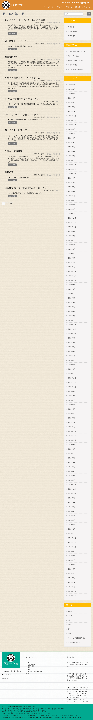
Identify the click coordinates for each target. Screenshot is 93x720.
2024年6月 (71, 191)
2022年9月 (71, 284)
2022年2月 (71, 316)
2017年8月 (71, 556)
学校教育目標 (72, 31)
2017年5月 (71, 569)
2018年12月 (72, 484)
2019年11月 (72, 436)
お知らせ (50, 7)
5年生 (70, 629)
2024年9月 (71, 178)
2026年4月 (71, 98)
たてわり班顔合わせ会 (75, 69)
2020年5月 (71, 409)
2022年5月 (71, 302)
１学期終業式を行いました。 (77, 51)
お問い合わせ (86, 7)
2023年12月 (72, 218)
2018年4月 (71, 520)
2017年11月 (72, 542)
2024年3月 (71, 204)
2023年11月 (72, 222)
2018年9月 (71, 498)
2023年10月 (72, 227)
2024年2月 (71, 209)
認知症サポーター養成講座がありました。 (26, 188)
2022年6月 (71, 298)
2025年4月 (71, 147)
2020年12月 (72, 378)
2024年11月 (72, 169)
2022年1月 (71, 320)
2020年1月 (71, 427)
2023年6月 (71, 244)
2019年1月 (71, 480)
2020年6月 (71, 404)
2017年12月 (72, 538)
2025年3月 (71, 151)
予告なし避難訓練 (13, 151)
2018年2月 (71, 529)
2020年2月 (71, 422)
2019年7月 (71, 453)
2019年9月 (71, 444)
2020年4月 (71, 413)
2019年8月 (71, 449)
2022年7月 (71, 293)
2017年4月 (71, 573)
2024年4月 (71, 200)
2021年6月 (71, 351)
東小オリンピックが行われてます (22, 114)
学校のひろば (68, 7)
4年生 (58, 101)
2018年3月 (71, 524)
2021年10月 (72, 333)
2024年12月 (72, 164)
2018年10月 (72, 493)
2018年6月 (71, 511)
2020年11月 (72, 382)
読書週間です (11, 56)
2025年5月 (71, 142)
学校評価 (71, 27)
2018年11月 (72, 489)
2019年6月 (71, 458)
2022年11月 (72, 276)
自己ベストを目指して (16, 130)
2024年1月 (71, 213)
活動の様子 (31, 665)
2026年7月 (71, 85)
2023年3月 (71, 258)
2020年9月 (71, 391)
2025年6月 (71, 138)
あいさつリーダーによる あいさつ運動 (25, 20)
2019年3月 (71, 471)
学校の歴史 (71, 36)
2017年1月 (71, 587)
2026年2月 (71, 107)
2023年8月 (71, 236)
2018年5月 (71, 516)
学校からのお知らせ (53, 22)
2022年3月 (71, 311)
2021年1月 (71, 373)
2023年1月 (71, 267)
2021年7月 (71, 347)
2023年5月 (71, 249)
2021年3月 (71, 364)
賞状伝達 (9, 172)
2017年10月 (72, 547)
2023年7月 (71, 240)
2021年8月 (71, 342)
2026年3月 (71, 102)
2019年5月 (71, 462)
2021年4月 (71, 360)
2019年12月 (72, 431)
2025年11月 (72, 120)
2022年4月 (71, 307)
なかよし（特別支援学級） (77, 638)
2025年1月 (71, 160)
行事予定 (77, 7)
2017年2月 (71, 582)
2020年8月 (71, 396)
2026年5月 (71, 93)
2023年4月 (71, 253)
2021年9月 (71, 338)
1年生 (70, 611)
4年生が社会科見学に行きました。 (22, 99)
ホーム (43, 7)
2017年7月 (71, 560)
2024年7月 (71, 187)
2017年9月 (71, 551)
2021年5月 (71, 356)
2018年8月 (71, 502)
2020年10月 (72, 387)
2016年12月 (72, 591)
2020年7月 (71, 400)
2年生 (70, 616)
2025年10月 (72, 125)
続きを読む (12, 33)
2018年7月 (71, 507)
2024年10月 (72, 173)
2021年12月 (72, 324)
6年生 (70, 633)
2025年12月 (72, 116)
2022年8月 (71, 289)
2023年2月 (71, 262)
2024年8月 (71, 182)
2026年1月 (71, 111)
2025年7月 (71, 133)
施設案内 (5, 678)
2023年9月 (71, 231)
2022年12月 (72, 271)
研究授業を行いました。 (17, 41)
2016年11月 (72, 595)
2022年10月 (72, 280)
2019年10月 (72, 440)
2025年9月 (71, 129)
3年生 (70, 620)
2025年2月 (71, 156)
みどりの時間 (72, 65)
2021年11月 (72, 329)
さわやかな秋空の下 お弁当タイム (23, 78)
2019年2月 (71, 476)
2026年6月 (71, 89)
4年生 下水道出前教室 (75, 60)
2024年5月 (71, 196)
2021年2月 (71, 369)
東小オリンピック (74, 56)
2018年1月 (71, 533)
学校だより (58, 7)
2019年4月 (71, 467)
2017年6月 (71, 564)
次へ (11, 203)
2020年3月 (71, 418)
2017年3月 (71, 578)
